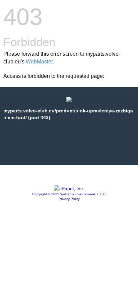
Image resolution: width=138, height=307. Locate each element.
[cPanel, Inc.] (69, 188)
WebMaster (39, 61)
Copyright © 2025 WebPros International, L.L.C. (69, 194)
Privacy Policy (69, 199)
